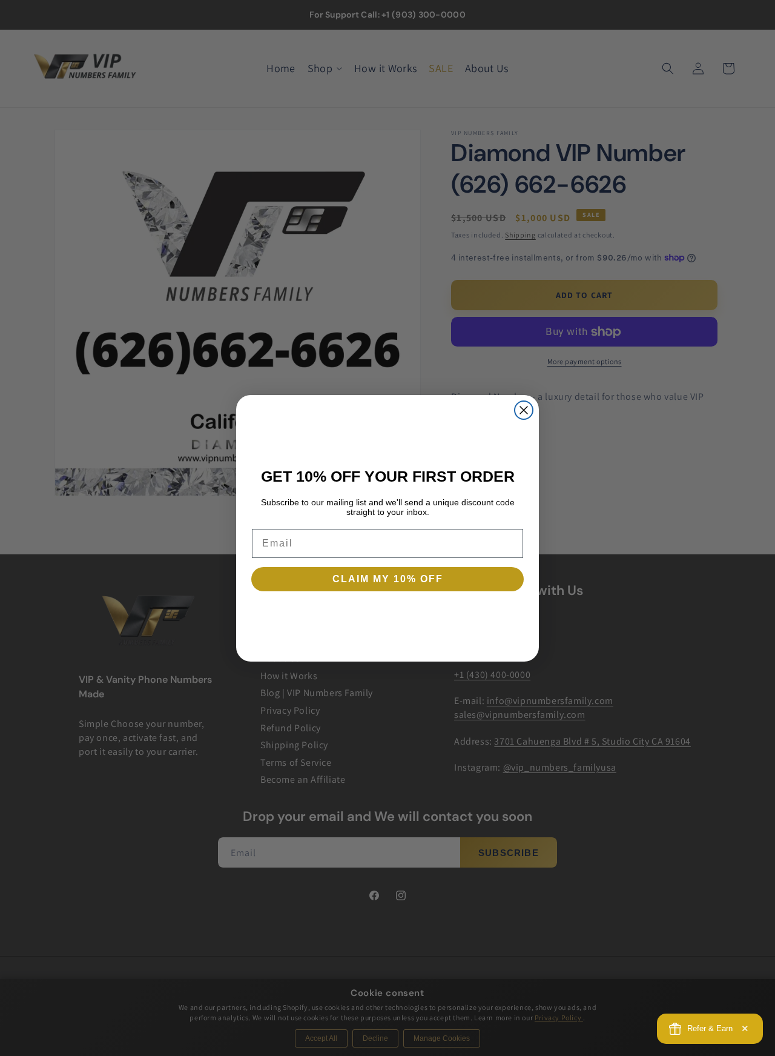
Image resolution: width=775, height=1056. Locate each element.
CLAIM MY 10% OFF (387, 579)
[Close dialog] (524, 410)
